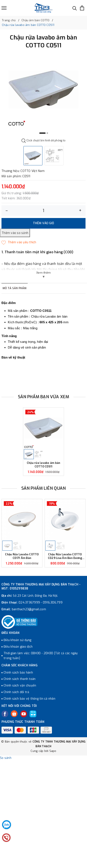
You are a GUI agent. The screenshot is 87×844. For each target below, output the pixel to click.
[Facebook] (4, 713)
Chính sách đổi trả (16, 692)
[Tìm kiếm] (74, 8)
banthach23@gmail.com (29, 609)
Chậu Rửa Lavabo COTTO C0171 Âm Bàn (22, 556)
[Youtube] (23, 713)
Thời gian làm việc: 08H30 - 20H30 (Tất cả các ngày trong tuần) (41, 655)
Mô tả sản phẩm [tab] (15, 288)
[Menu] (4, 8)
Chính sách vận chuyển (20, 686)
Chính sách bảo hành (18, 673)
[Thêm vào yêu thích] (18, 242)
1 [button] (42, 133)
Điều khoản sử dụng (17, 640)
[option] (43, 89)
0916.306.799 (53, 603)
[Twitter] (14, 713)
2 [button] (47, 133)
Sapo (52, 751)
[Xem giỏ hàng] (82, 8)
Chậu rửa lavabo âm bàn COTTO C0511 (43, 464)
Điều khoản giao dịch (18, 647)
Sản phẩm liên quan (43, 488)
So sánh (5, 758)
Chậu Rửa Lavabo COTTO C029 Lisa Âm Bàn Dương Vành (65, 556)
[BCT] (19, 622)
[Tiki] (33, 713)
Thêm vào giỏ (43, 223)
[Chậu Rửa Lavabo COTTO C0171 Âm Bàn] (22, 519)
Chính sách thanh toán (19, 679)
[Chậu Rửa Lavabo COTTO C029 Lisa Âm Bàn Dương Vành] (65, 519)
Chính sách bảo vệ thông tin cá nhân (29, 699)
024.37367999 (29, 603)
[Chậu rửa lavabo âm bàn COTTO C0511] (43, 428)
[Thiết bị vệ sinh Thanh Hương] (44, 8)
